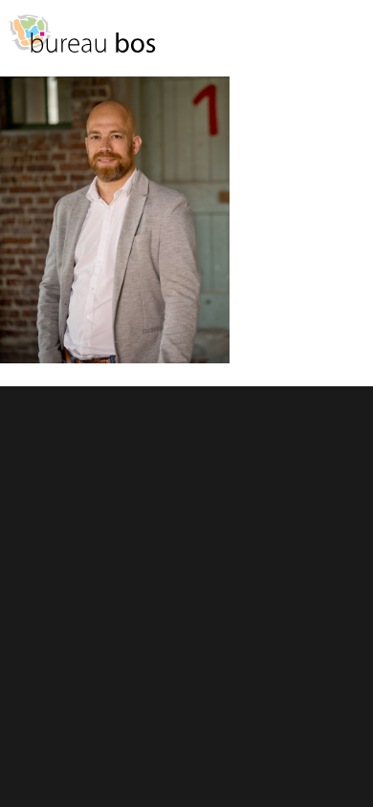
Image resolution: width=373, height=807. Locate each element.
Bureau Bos (81, 43)
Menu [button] (349, 42)
